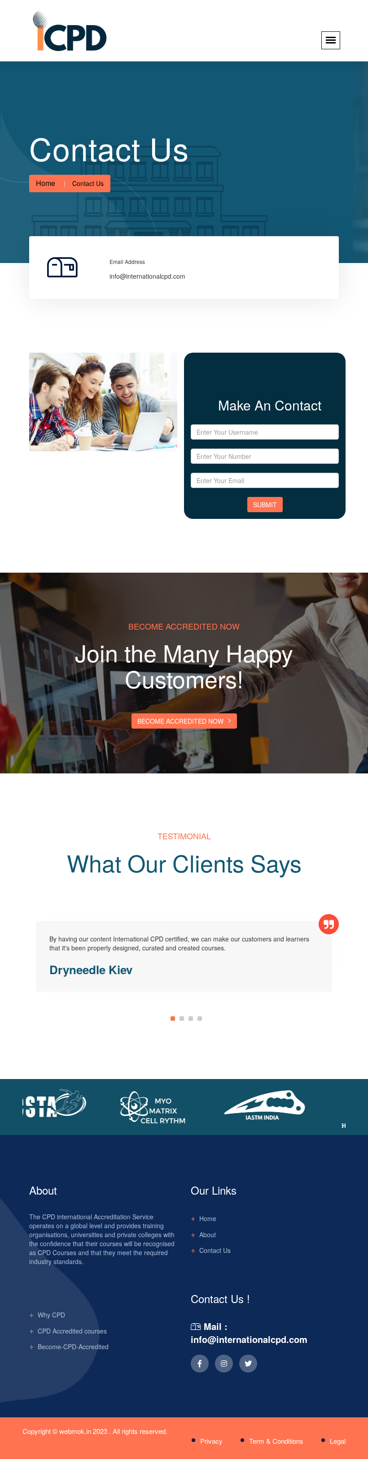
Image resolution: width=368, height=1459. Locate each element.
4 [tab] (199, 1018)
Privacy (211, 1441)
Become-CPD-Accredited (73, 1346)
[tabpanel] (184, 956)
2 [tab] (182, 1018)
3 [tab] (190, 1018)
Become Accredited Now (180, 721)
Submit (265, 504)
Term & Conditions (276, 1441)
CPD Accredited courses (72, 1330)
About (207, 1234)
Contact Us (215, 1250)
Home (45, 183)
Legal (338, 1441)
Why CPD (51, 1314)
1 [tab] (173, 1018)
